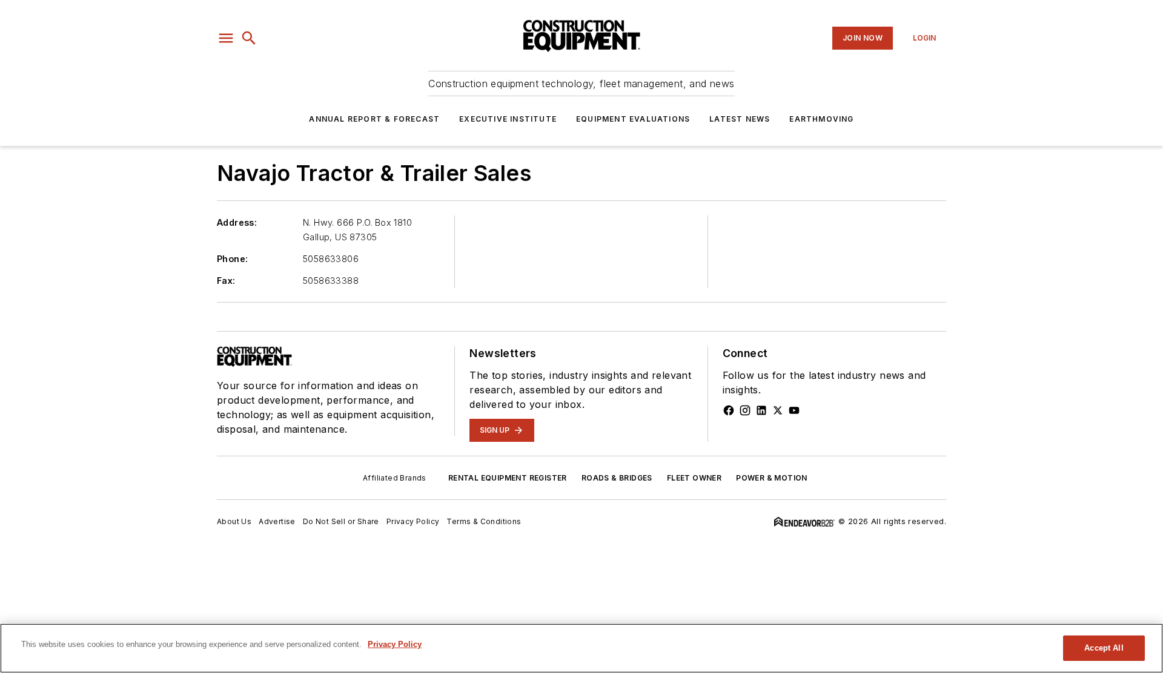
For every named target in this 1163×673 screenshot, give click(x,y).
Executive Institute (508, 118)
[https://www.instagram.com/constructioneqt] (745, 410)
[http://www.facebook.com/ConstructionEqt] (729, 410)
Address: (237, 222)
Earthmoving (821, 118)
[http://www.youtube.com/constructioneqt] (794, 410)
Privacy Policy (413, 521)
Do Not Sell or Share (341, 521)
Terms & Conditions (483, 521)
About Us (234, 521)
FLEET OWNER (694, 477)
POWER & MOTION (771, 477)
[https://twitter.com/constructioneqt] (778, 410)
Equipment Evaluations (633, 118)
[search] (249, 38)
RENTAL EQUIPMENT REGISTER (507, 477)
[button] (226, 38)
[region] (581, 648)
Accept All (1103, 647)
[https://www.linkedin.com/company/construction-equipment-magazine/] (761, 410)
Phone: (232, 259)
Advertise (277, 521)
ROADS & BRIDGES (617, 477)
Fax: (226, 280)
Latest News (739, 118)
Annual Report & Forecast (374, 118)
